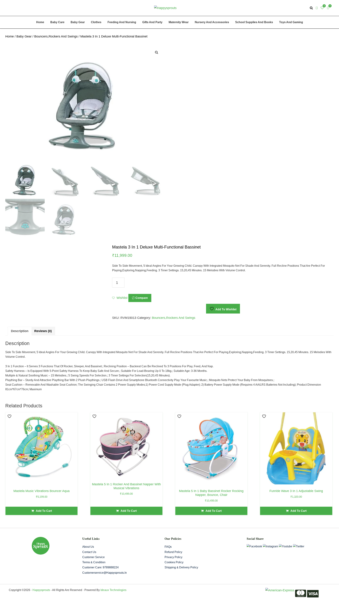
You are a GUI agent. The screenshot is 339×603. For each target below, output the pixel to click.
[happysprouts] (165, 8)
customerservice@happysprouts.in (104, 572)
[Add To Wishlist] (10, 416)
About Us (88, 546)
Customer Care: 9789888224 (100, 567)
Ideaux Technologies (113, 590)
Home (9, 36)
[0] (328, 8)
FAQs (168, 546)
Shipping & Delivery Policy (181, 567)
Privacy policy (173, 557)
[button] (156, 52)
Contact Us (89, 552)
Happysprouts (41, 590)
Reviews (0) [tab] (43, 331)
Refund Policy (173, 552)
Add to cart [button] (44, 510)
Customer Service (93, 557)
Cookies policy (174, 562)
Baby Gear (24, 36)
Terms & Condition (93, 562)
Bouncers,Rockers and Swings (56, 36)
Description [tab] (19, 331)
